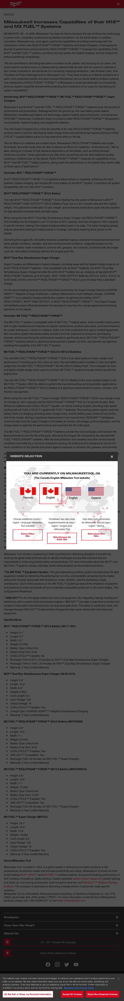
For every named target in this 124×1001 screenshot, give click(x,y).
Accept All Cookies (72, 994)
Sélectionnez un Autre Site (62, 538)
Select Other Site (27, 534)
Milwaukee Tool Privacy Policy (79, 987)
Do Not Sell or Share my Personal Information (27, 994)
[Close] (118, 978)
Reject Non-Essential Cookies (103, 994)
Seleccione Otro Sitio (96, 534)
